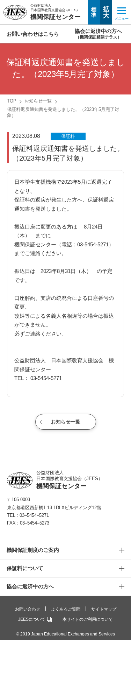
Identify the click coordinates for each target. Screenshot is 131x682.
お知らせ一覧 (38, 101)
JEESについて (31, 619)
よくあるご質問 (65, 609)
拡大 (106, 12)
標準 (93, 12)
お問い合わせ (27, 609)
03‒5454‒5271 (34, 515)
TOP (11, 101)
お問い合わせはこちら (33, 34)
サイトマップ (103, 609)
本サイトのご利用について (88, 619)
